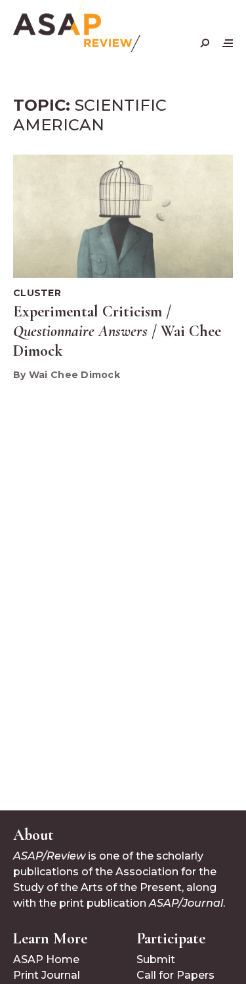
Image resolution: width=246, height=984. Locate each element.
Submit (155, 959)
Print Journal (46, 975)
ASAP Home (46, 959)
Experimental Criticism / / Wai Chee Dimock (117, 331)
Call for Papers (175, 975)
